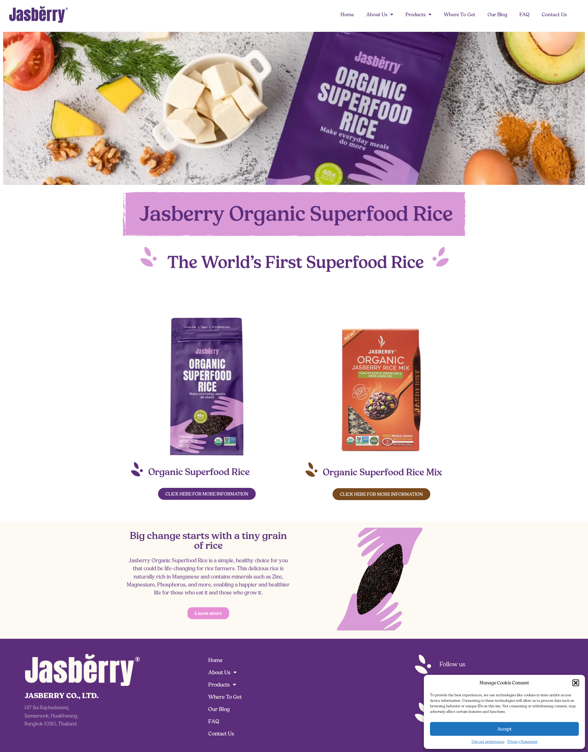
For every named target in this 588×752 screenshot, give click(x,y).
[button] (576, 683)
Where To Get (459, 14)
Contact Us (554, 14)
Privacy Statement (522, 741)
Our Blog (497, 14)
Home (347, 14)
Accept (504, 729)
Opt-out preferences (488, 741)
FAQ (524, 14)
